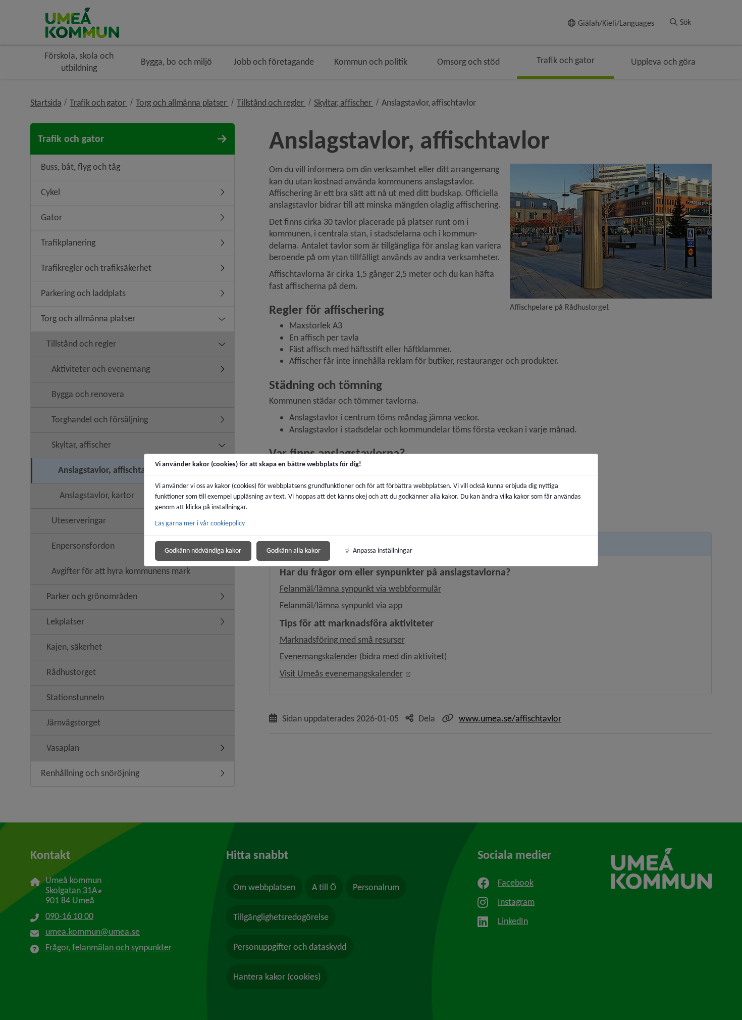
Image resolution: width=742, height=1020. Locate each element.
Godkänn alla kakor (294, 550)
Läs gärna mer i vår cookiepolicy (200, 523)
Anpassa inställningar (382, 550)
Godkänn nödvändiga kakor (203, 550)
